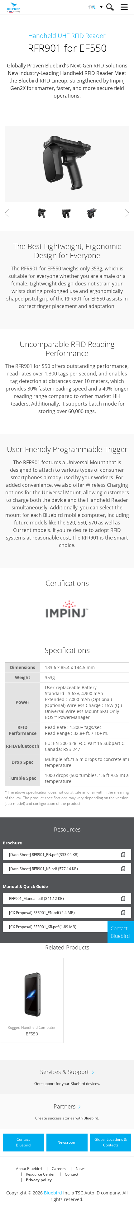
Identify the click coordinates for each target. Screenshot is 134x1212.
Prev (7, 213)
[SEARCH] (110, 7)
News (80, 1168)
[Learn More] (32, 1000)
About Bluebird (29, 1168)
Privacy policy (39, 1180)
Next (127, 213)
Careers (59, 1168)
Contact (71, 1174)
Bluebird (53, 1193)
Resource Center (40, 1174)
